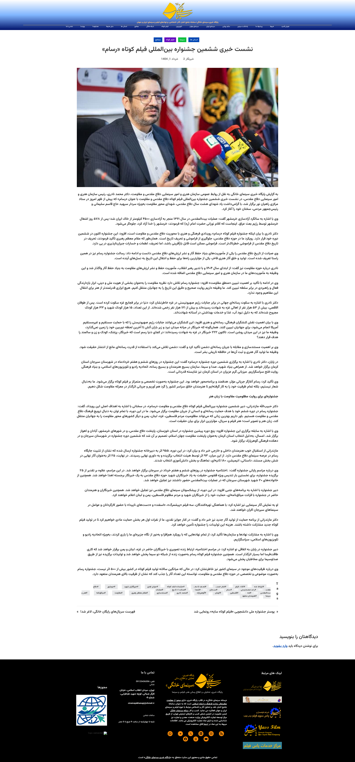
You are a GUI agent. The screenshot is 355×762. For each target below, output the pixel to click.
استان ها (194, 39)
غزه (248, 592)
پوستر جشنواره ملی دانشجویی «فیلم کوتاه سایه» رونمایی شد (234, 611)
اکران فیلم (239, 586)
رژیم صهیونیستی (248, 589)
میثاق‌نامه (100, 592)
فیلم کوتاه (170, 39)
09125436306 (143, 681)
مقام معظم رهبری (138, 592)
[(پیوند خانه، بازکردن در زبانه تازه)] (177, 11)
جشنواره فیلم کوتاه (175, 586)
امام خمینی (220, 586)
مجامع (158, 39)
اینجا (206, 724)
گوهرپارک (201, 592)
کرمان (217, 592)
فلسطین (233, 592)
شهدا (197, 589)
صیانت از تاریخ (178, 589)
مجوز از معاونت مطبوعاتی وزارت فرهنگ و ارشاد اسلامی (197, 702)
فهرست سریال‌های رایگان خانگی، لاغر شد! (107, 611)
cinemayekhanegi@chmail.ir (141, 703)
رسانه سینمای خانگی (179, 710)
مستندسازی (161, 592)
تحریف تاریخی (199, 586)
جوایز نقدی (152, 586)
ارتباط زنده (258, 586)
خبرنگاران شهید (130, 586)
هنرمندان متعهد (248, 596)
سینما (182, 39)
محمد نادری (182, 592)
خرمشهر (110, 586)
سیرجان (213, 589)
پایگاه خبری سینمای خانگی (157, 757)
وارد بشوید (280, 646)
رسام (228, 589)
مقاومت (118, 592)
